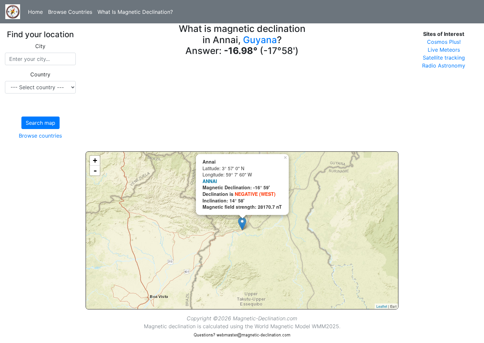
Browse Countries (70, 12)
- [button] (95, 170)
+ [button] (95, 160)
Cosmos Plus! (444, 42)
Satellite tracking (444, 57)
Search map (40, 122)
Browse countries (40, 135)
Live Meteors (444, 49)
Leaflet (381, 306)
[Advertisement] (242, 105)
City (40, 46)
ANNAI (209, 181)
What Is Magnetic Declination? (135, 12)
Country (40, 74)
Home (35, 12)
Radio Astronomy (443, 65)
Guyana (260, 39)
